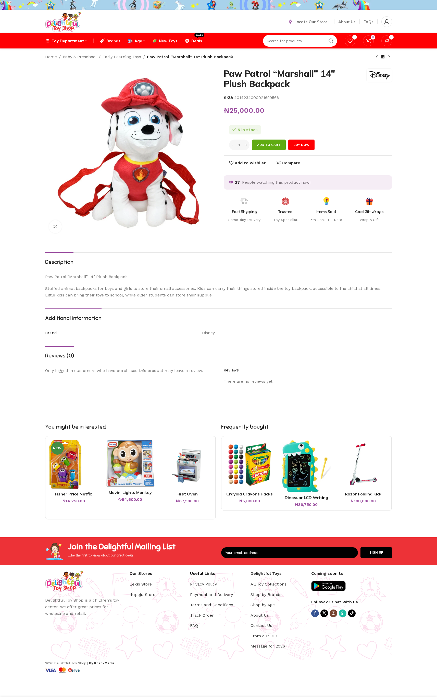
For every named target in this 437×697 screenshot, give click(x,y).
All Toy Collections (268, 584)
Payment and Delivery (211, 594)
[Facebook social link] (315, 613)
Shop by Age (263, 604)
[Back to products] (383, 57)
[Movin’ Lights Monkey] (130, 463)
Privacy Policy (203, 584)
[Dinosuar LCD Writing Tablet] (306, 466)
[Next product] (389, 57)
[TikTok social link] (352, 613)
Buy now (301, 145)
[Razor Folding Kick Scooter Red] (363, 464)
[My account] (387, 22)
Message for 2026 (268, 646)
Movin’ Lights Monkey (130, 492)
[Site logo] (63, 21)
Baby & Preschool (80, 56)
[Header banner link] (218, 5)
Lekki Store (141, 584)
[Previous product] (377, 57)
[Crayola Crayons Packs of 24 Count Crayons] (249, 464)
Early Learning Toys (122, 56)
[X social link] (324, 613)
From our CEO (265, 635)
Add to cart (269, 145)
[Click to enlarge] (55, 226)
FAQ (194, 625)
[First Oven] (187, 464)
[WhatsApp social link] (342, 613)
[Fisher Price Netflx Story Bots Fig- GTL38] (73, 464)
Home (51, 56)
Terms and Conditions (211, 604)
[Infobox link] (369, 210)
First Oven (187, 493)
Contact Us (261, 625)
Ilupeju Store (142, 594)
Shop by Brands (266, 594)
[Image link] (64, 580)
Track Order (202, 615)
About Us (260, 615)
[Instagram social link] (333, 613)
